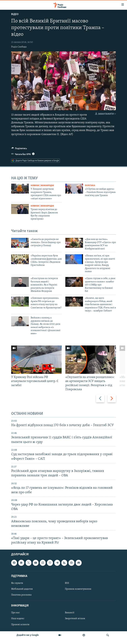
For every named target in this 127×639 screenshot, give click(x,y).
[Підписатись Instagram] (43, 563)
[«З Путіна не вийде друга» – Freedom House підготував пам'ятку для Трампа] (74, 189)
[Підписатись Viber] (50, 563)
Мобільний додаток (22, 589)
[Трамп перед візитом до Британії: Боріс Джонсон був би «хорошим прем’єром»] (20, 209)
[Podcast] (71, 563)
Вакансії (69, 613)
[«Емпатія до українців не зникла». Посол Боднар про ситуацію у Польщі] (20, 243)
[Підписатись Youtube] (36, 563)
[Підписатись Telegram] (57, 563)
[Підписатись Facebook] (14, 563)
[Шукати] (107, 635)
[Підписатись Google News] (21, 563)
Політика (90, 185)
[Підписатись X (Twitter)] (28, 563)
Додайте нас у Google (28, 635)
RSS (67, 583)
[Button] (19, 149)
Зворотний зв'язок (75, 618)
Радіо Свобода (19, 47)
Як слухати (17, 583)
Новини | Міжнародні (42, 185)
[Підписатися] (78, 563)
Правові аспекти (20, 624)
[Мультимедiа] (59, 635)
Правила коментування (78, 589)
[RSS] (64, 563)
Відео (15, 14)
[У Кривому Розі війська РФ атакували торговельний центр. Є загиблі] (36, 359)
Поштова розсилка (21, 595)
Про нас (15, 613)
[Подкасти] (83, 635)
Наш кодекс (17, 618)
